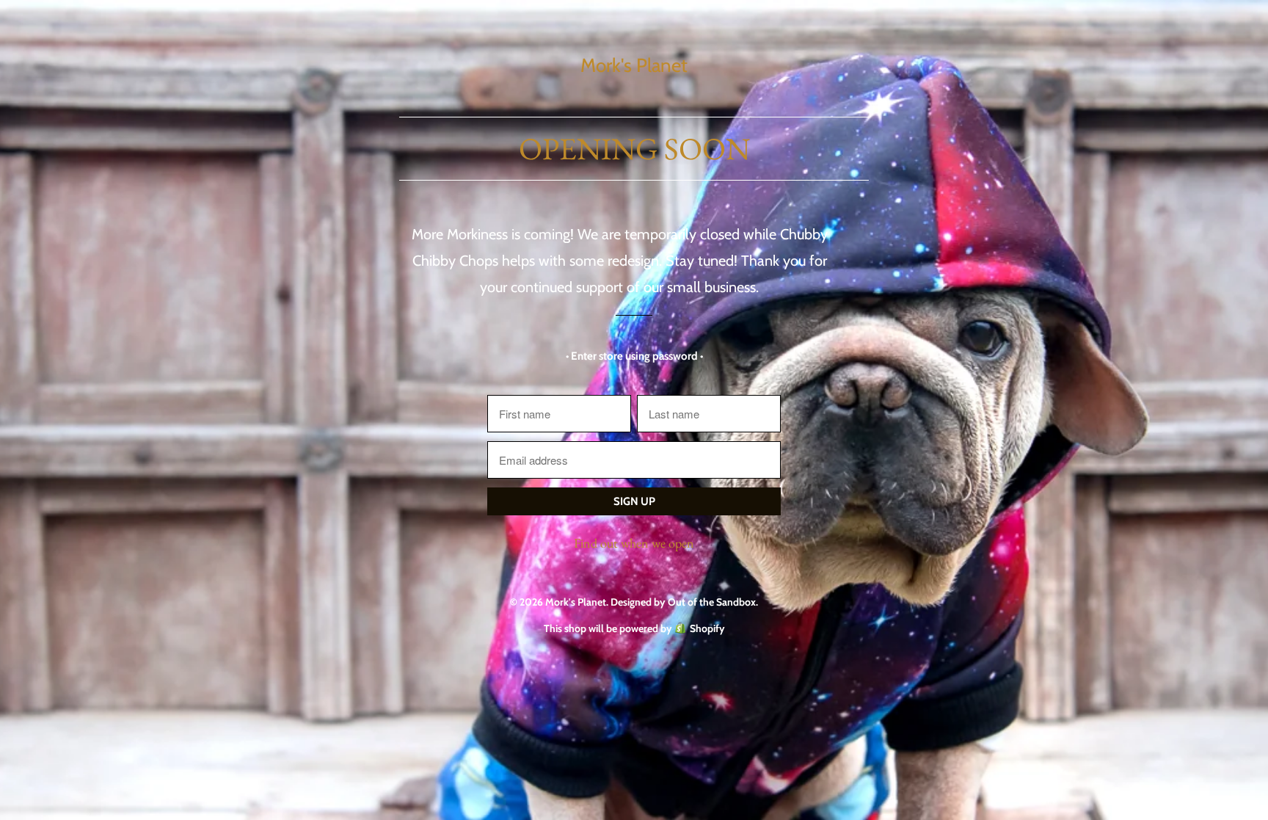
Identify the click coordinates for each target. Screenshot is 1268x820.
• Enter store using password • (634, 356)
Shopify (707, 628)
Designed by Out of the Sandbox (683, 602)
